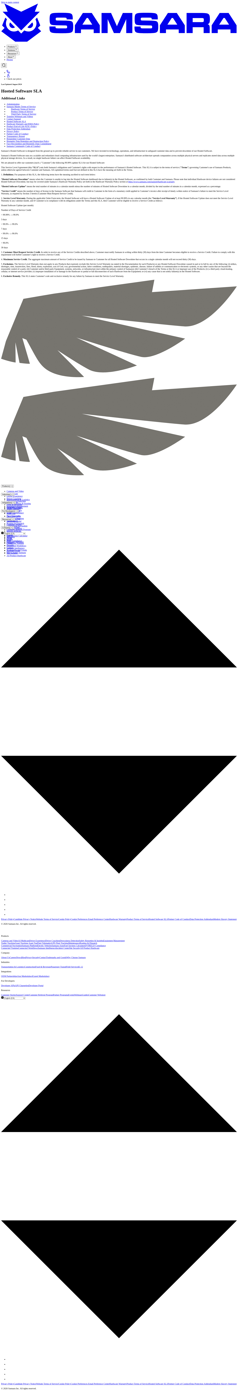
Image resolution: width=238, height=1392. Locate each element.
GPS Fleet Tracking (59, 943)
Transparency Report (16, 136)
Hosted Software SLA (16, 121)
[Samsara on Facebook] (9, 895)
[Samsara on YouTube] (9, 914)
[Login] (8, 76)
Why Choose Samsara (76, 957)
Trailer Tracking (8, 943)
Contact (42, 957)
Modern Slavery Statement (225, 919)
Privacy (29, 957)
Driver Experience (15, 496)
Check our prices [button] (14, 79)
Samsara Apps (58, 945)
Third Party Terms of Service (23, 114)
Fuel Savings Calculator (74, 945)
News (18, 957)
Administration (13, 104)
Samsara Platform (29, 945)
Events (71, 995)
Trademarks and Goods (56, 957)
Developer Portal (14, 521)
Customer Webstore (97, 995)
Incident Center (62, 948)
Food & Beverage (14, 504)
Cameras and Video (15, 491)
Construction (29, 967)
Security (35, 957)
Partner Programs (60, 995)
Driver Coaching (52, 941)
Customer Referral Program (19, 529)
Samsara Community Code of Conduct (23, 146)
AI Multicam (23, 941)
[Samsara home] (119, 41)
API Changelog (22, 985)
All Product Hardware (89, 948)
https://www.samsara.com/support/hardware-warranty (151, 182)
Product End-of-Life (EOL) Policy (22, 126)
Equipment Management (114, 941)
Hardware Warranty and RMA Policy (23, 124)
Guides (85, 995)
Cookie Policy (64, 919)
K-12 (80, 967)
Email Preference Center (98, 919)
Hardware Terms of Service (23, 109)
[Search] (4, 65)
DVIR (87, 945)
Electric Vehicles (44, 945)
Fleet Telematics (44, 943)
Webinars (78, 995)
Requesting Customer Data (18, 139)
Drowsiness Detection (69, 941)
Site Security (74, 948)
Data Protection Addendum (18, 129)
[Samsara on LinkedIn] (9, 909)
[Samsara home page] (19, 480)
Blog (23, 957)
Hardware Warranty (118, 919)
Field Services (72, 967)
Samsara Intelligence (47, 948)
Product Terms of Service (22, 111)
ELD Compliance (98, 945)
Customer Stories (14, 524)
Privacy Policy (13, 131)
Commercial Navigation (11, 945)
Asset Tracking (22, 943)
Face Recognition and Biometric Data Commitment (29, 144)
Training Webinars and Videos (20, 116)
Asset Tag (33, 943)
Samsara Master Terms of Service (21, 106)
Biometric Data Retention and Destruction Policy (28, 141)
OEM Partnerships (15, 508)
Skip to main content (10, 2)
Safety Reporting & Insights (91, 941)
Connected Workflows (28, 948)
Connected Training (9, 948)
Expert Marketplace (15, 513)
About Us (5, 957)
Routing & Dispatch (88, 943)
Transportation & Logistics (18, 499)
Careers (13, 957)
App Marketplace (24, 976)
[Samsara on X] (9, 900)
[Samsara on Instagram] (9, 904)
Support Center (22, 995)
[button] (119, 710)
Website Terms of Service (47, 919)
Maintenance (74, 943)
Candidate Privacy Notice (25, 919)
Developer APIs (14, 516)
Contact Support (14, 119)
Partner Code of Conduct (17, 134)
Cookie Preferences (79, 919)
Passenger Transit (58, 967)
